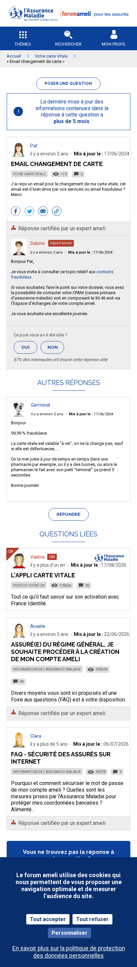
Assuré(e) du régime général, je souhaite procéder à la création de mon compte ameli (65, 652)
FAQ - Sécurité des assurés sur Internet (60, 758)
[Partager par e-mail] (43, 212)
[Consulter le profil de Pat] (19, 155)
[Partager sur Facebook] (16, 212)
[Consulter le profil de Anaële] (19, 636)
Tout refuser (92, 919)
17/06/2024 (90, 252)
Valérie (37, 557)
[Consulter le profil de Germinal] (19, 415)
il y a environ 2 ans (46, 252)
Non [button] (56, 349)
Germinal (40, 405)
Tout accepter (48, 919)
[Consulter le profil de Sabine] (19, 253)
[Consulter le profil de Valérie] (19, 566)
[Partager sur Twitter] (29, 212)
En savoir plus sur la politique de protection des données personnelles (68, 952)
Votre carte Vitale (29, 174)
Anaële (37, 626)
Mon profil (114, 44)
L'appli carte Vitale (43, 575)
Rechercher (68, 44)
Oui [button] (29, 347)
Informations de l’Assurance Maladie (47, 669)
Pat (34, 145)
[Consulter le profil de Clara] (19, 745)
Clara (35, 736)
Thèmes (23, 44)
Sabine (37, 243)
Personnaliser (69, 933)
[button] (68, 25)
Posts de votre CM (29, 585)
